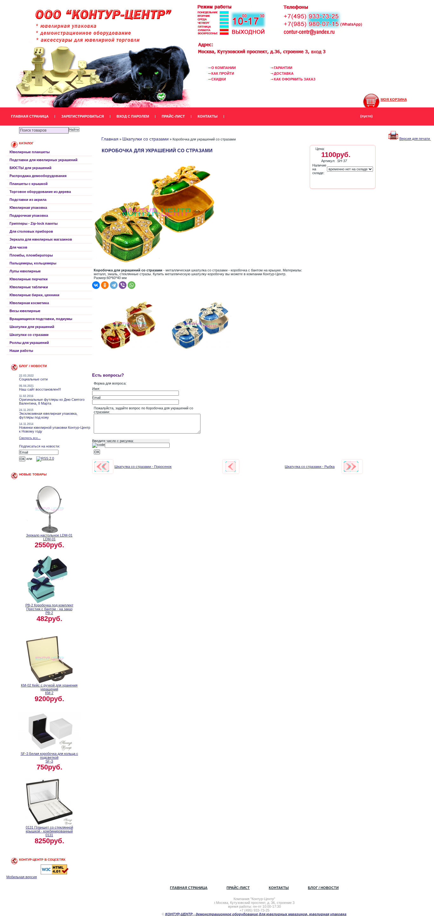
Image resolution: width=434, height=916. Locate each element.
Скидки (218, 79)
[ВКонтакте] (96, 285)
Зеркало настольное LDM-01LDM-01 (49, 537)
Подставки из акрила (28, 200)
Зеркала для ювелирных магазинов (41, 239)
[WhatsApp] (131, 285)
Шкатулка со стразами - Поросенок (143, 466)
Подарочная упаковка (29, 215)
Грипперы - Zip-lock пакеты (34, 223)
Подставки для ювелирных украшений (44, 160)
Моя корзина (394, 99)
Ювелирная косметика (29, 303)
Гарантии (283, 68)
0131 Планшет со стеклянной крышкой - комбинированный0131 (49, 831)
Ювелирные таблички (29, 287)
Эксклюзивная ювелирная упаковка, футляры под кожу (48, 415)
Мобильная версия (21, 877)
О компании (223, 68)
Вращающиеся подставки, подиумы (41, 319)
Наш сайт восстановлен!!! (40, 389)
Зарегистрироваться (82, 116)
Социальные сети (33, 379)
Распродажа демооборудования (38, 176)
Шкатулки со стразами (29, 335)
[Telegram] (114, 285)
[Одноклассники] (105, 285)
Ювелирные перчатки (29, 279)
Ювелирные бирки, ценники (34, 295)
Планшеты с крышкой (29, 184)
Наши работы (21, 350)
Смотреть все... (30, 438)
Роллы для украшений (29, 343)
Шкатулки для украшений (32, 327)
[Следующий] (351, 466)
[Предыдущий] (101, 466)
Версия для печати (415, 138)
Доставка (284, 73)
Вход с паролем (133, 116)
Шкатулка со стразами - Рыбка (310, 466)
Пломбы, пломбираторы (31, 255)
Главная (110, 138)
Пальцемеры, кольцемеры (33, 263)
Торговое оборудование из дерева (40, 192)
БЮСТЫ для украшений (30, 168)
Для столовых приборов (31, 231)
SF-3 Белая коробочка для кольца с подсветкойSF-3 (49, 757)
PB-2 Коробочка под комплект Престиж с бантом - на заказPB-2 (49, 609)
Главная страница (30, 116)
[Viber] (122, 285)
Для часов (18, 247)
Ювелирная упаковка (28, 207)
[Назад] (231, 466)
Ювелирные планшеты (30, 152)
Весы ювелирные (25, 311)
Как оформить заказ (294, 79)
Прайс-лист (173, 116)
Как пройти (222, 73)
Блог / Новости (323, 888)
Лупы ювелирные (25, 271)
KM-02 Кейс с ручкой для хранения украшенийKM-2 (49, 689)
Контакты (208, 116)
